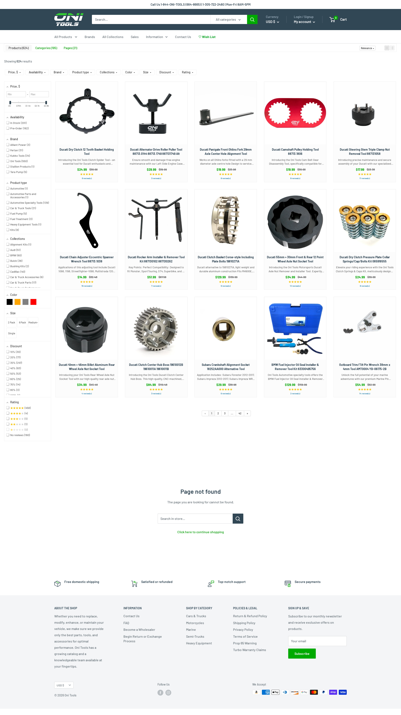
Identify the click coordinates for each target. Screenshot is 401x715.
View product (85, 117)
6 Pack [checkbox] (22, 322)
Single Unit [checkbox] (11, 335)
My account (303, 21)
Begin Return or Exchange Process (142, 638)
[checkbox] (9, 302)
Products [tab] (18, 48)
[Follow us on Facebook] (160, 693)
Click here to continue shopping (200, 532)
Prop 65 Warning (245, 643)
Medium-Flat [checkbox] (33, 324)
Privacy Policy (243, 629)
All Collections (112, 37)
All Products (63, 37)
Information (154, 37)
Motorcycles (195, 623)
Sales (135, 37)
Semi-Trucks (195, 636)
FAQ (126, 623)
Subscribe (302, 653)
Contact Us (183, 37)
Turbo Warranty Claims (249, 650)
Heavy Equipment (199, 643)
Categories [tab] (45, 48)
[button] (387, 48)
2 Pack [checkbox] (11, 322)
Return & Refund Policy (250, 616)
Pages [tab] (70, 48)
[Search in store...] (238, 519)
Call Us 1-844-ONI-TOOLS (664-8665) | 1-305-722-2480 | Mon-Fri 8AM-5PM (201, 4)
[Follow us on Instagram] (168, 693)
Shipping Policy (244, 623)
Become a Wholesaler (139, 629)
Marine (191, 629)
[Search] (252, 19)
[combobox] (151, 19)
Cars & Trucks (196, 616)
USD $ (60, 685)
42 (240, 413)
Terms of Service (245, 636)
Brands (90, 37)
